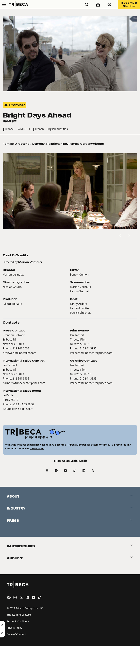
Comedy (38, 143)
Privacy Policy (14, 627)
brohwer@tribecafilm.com (19, 353)
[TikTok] (75, 470)
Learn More (37, 448)
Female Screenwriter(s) (86, 143)
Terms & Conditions (18, 621)
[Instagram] (47, 470)
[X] (93, 470)
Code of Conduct (16, 634)
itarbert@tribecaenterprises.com (91, 353)
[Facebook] (56, 470)
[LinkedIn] (84, 470)
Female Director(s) (16, 143)
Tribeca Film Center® (19, 614)
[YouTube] (65, 470)
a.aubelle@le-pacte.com (18, 408)
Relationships (56, 143)
